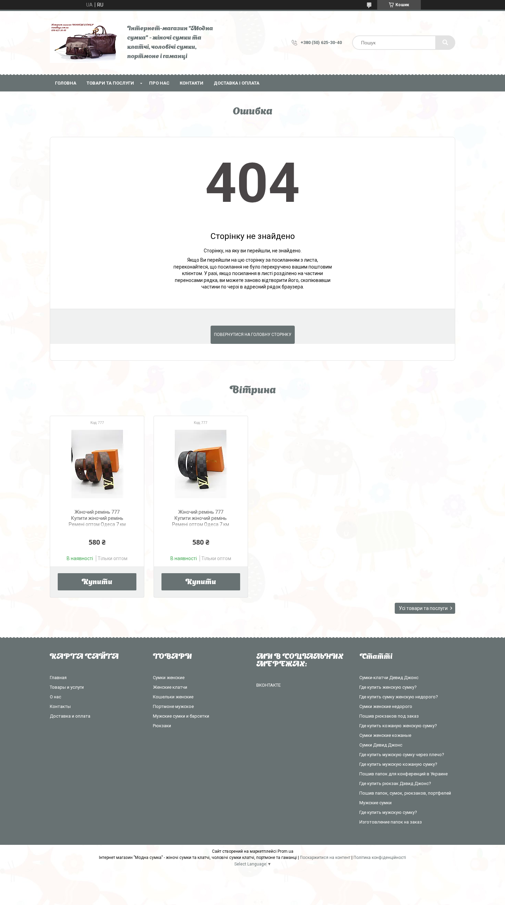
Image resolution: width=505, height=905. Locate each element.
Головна (65, 83)
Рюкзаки (162, 725)
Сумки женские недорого (385, 706)
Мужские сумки (375, 802)
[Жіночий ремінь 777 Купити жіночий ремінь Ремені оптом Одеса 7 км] (97, 463)
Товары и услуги (67, 687)
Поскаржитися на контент (325, 857)
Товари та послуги (110, 83)
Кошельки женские (173, 696)
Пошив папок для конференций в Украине (403, 773)
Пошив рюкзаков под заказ (389, 716)
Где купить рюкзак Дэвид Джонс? (395, 783)
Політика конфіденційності (380, 857)
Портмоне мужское (173, 706)
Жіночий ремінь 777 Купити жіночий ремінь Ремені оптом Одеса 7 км (97, 518)
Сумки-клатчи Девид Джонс (388, 677)
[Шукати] (445, 42)
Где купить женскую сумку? (388, 687)
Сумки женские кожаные (385, 735)
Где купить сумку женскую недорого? (398, 696)
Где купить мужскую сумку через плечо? (401, 754)
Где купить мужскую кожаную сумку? (398, 764)
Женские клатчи (170, 687)
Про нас (159, 83)
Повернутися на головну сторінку (252, 334)
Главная (58, 677)
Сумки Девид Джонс (380, 745)
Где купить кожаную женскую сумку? (398, 725)
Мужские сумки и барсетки (181, 716)
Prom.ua (285, 851)
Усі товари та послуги (423, 608)
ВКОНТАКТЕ (268, 685)
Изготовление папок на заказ (390, 822)
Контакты (60, 706)
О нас (55, 696)
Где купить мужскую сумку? (388, 812)
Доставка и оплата (70, 716)
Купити (97, 582)
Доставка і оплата (236, 83)
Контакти (191, 83)
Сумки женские (168, 677)
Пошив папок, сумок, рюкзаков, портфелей (405, 793)
